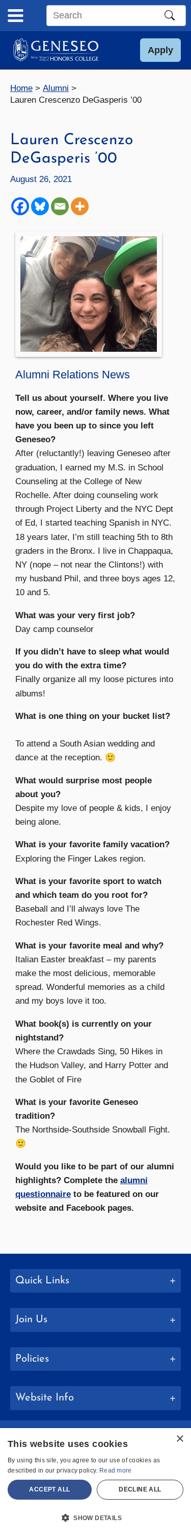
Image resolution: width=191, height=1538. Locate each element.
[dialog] (95, 1483)
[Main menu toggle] (15, 15)
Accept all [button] (49, 1489)
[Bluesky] (40, 206)
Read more (115, 1470)
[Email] (60, 206)
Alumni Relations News (72, 374)
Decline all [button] (140, 1489)
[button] (160, 50)
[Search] (169, 15)
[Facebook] (20, 206)
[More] (80, 206)
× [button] (179, 1439)
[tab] (95, 1281)
